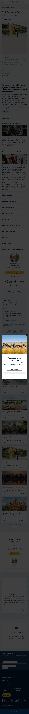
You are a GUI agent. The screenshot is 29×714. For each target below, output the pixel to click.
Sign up (14, 373)
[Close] (27, 335)
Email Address (14, 369)
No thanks (14, 375)
